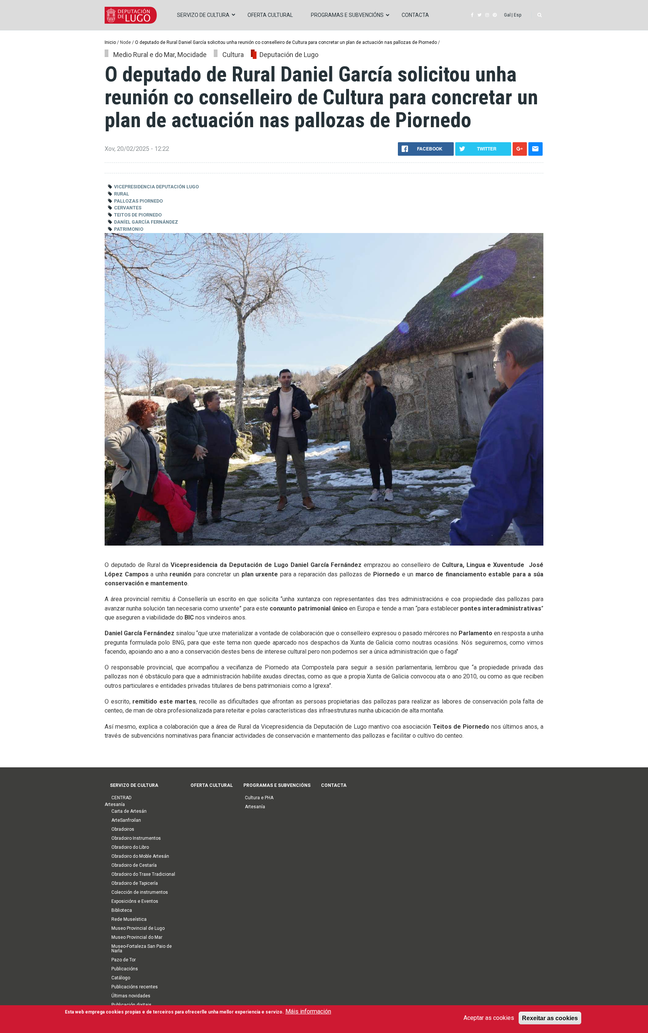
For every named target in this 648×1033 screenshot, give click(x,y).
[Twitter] (479, 15)
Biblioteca (121, 910)
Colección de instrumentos (139, 892)
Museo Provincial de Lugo (138, 928)
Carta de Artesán (129, 811)
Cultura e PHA (259, 797)
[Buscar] (539, 15)
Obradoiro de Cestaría (134, 865)
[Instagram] (487, 15)
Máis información (308, 1011)
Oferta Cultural (270, 15)
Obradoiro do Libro (130, 847)
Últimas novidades (130, 995)
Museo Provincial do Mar (136, 937)
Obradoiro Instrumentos (136, 838)
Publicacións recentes (134, 986)
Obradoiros (122, 829)
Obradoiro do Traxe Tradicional (143, 874)
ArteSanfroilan (126, 820)
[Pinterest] (494, 15)
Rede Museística (129, 919)
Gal (507, 15)
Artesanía (255, 806)
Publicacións (124, 968)
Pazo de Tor (123, 959)
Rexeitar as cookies (550, 1017)
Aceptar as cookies (489, 1017)
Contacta (415, 15)
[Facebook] (472, 15)
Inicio (110, 42)
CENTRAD (121, 797)
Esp (517, 15)
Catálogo (120, 977)
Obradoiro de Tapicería (134, 883)
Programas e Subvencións (347, 15)
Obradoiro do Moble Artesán (140, 856)
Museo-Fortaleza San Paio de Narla (141, 948)
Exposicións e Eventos (134, 901)
